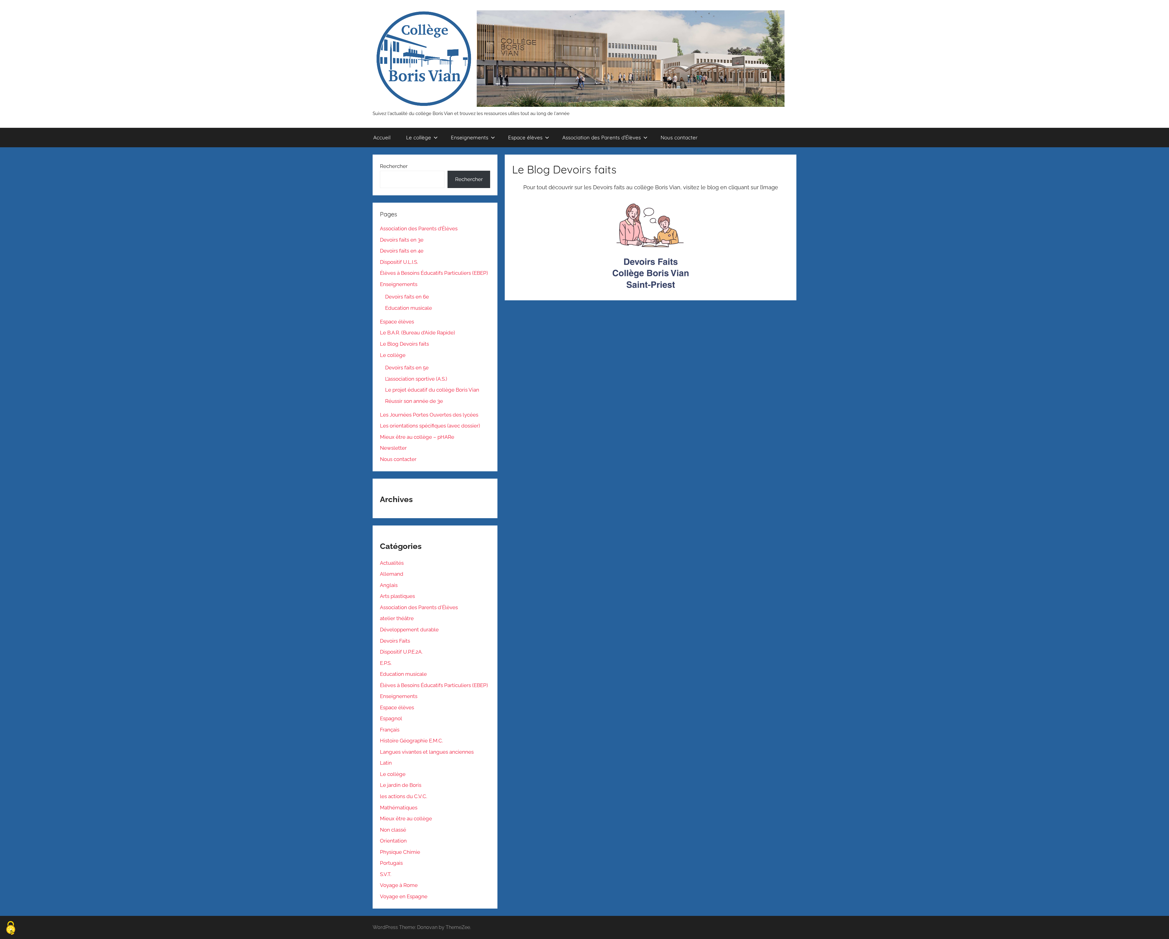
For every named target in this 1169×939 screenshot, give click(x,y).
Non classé (393, 830)
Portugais (391, 863)
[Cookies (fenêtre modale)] (10, 928)
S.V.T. (385, 874)
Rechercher (394, 166)
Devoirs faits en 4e (401, 251)
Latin (386, 763)
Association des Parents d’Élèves (601, 137)
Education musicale (408, 308)
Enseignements (469, 137)
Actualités (392, 563)
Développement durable (409, 630)
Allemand (391, 574)
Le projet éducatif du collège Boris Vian (432, 390)
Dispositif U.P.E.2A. (401, 652)
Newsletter (393, 448)
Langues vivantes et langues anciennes (427, 752)
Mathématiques (398, 808)
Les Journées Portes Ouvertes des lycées (429, 415)
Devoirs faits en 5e (407, 368)
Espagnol (391, 718)
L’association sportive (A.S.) (416, 379)
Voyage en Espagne (403, 896)
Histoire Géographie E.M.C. (411, 741)
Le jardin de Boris (400, 785)
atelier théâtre (397, 618)
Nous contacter (679, 137)
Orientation (393, 841)
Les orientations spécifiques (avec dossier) (430, 426)
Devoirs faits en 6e (407, 297)
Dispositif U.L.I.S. (399, 262)
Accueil (382, 137)
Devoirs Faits (395, 641)
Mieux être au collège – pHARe (417, 437)
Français (389, 730)
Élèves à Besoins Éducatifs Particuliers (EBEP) (434, 273)
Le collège (418, 137)
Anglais (389, 585)
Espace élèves (525, 137)
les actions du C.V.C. (403, 796)
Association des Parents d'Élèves (419, 607)
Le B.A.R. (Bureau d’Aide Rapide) (417, 333)
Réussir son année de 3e (414, 401)
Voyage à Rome (399, 885)
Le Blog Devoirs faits (404, 344)
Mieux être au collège (406, 818)
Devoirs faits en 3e (401, 240)
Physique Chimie (400, 852)
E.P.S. (385, 663)
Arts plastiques (397, 596)
